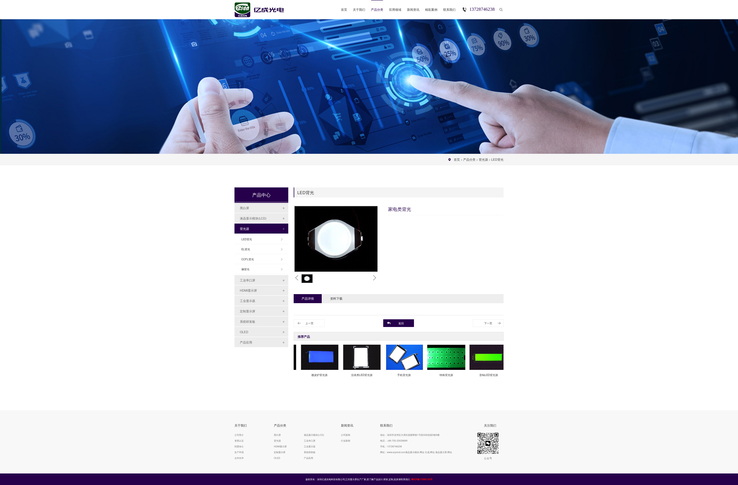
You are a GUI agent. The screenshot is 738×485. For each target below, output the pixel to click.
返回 (401, 323)
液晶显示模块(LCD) (253, 218)
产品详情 (308, 298)
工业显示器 (247, 301)
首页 (457, 159)
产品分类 (469, 159)
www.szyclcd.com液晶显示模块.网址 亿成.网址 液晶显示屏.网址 (419, 452)
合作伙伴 (239, 457)
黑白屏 (244, 208)
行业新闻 (345, 440)
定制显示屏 (247, 311)
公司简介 (239, 434)
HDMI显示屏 (248, 290)
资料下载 (336, 298)
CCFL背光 (247, 259)
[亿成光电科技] (263, 8)
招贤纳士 (239, 446)
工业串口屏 (247, 280)
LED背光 (497, 159)
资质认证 (239, 440)
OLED (244, 332)
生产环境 (239, 452)
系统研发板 (247, 321)
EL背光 (245, 249)
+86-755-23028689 (397, 440)
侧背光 (245, 269)
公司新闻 (345, 434)
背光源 (483, 159)
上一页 (309, 323)
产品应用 (246, 342)
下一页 (488, 323)
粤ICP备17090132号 (422, 479)
